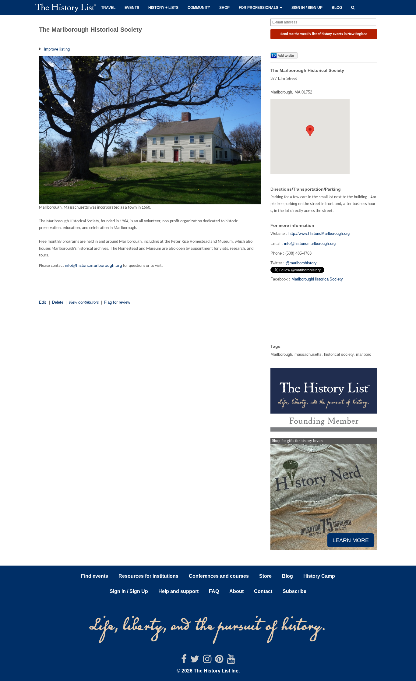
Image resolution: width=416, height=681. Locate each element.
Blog (337, 7)
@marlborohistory (301, 263)
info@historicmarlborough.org (93, 265)
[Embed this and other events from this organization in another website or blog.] (285, 55)
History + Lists (163, 7)
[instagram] (207, 660)
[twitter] (194, 660)
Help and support (178, 591)
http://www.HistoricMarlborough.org (319, 233)
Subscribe (294, 591)
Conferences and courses (219, 576)
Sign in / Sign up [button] (307, 7)
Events (132, 7)
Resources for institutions (148, 576)
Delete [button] (57, 302)
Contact (263, 591)
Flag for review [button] (117, 302)
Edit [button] (42, 302)
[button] (353, 7)
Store (265, 576)
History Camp (319, 576)
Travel (108, 7)
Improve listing (56, 49)
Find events (94, 576)
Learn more (351, 540)
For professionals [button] (259, 7)
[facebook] (184, 660)
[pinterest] (219, 660)
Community (199, 7)
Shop (224, 7)
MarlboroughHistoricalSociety (317, 279)
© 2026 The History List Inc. (208, 670)
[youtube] (231, 660)
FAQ (214, 591)
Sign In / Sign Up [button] (129, 591)
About (236, 591)
